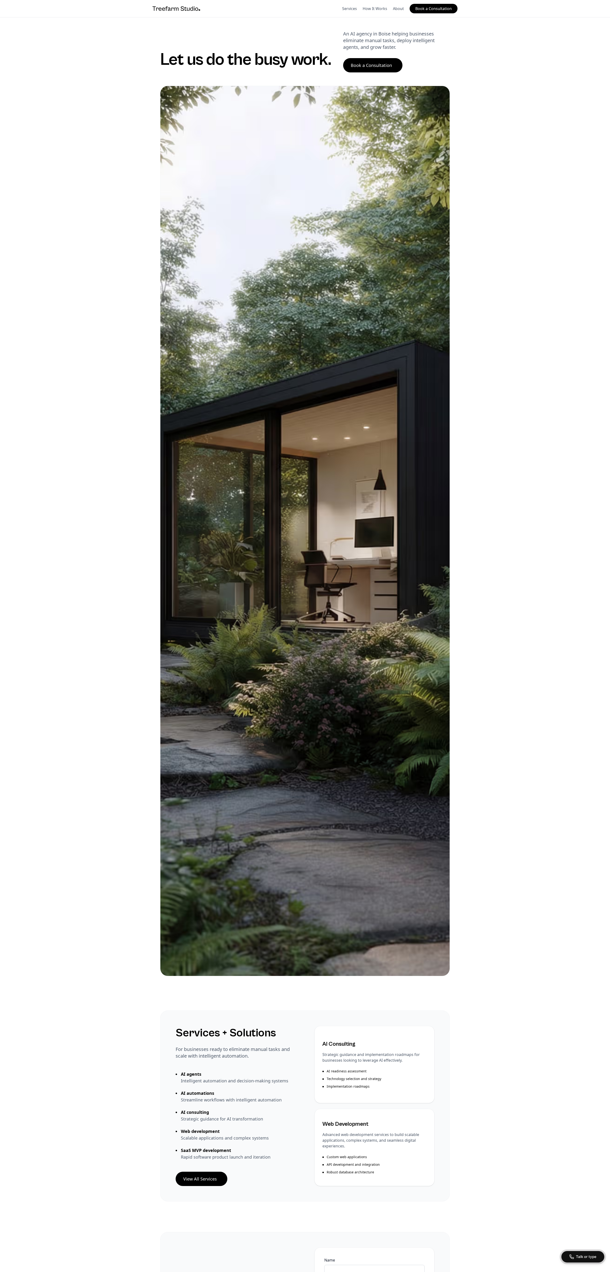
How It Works (375, 8)
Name (329, 1260)
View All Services (200, 1179)
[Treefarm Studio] (176, 8)
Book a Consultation (433, 8)
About (398, 8)
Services (349, 8)
